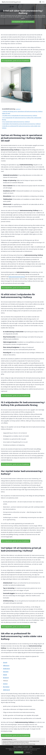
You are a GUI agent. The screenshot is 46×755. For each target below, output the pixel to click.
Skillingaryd (6, 690)
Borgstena (6, 687)
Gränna (5, 683)
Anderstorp (6, 668)
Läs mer (35, 749)
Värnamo (5, 671)
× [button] (44, 746)
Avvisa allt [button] (28, 752)
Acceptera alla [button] (19, 752)
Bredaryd (6, 677)
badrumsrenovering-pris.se (17, 276)
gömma (18, 109)
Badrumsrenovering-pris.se (11, 2)
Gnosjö (5, 662)
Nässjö (5, 674)
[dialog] (23, 750)
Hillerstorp (6, 665)
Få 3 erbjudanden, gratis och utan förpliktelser (23, 21)
